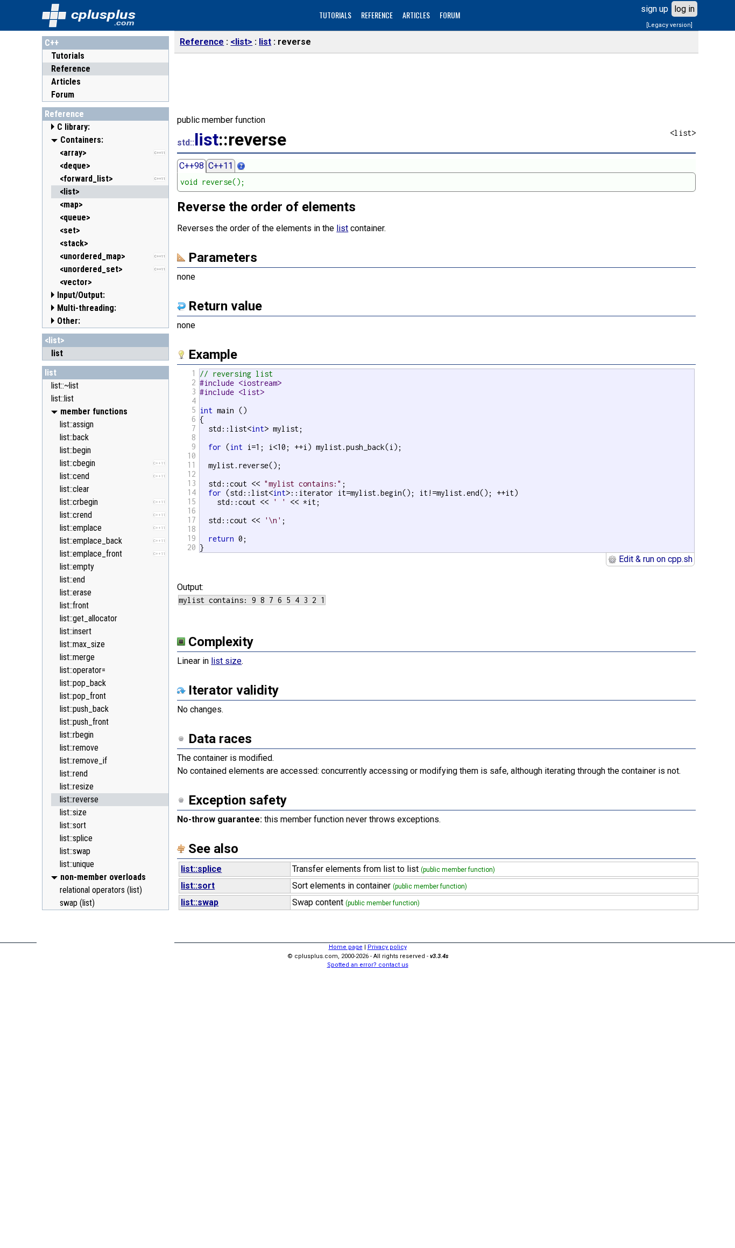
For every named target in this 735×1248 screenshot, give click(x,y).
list (50, 373)
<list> (55, 340)
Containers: (81, 140)
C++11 (220, 166)
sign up (654, 9)
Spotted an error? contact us (367, 964)
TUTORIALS (335, 14)
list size (226, 661)
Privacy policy (387, 947)
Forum (62, 94)
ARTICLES (416, 14)
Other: (68, 321)
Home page (346, 947)
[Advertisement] (105, 1077)
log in (684, 9)
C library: (73, 127)
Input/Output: (81, 295)
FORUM (450, 14)
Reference (70, 69)
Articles (66, 82)
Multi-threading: (86, 308)
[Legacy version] (669, 25)
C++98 (191, 166)
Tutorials (67, 56)
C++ (52, 43)
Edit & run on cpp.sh (654, 559)
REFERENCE (377, 14)
